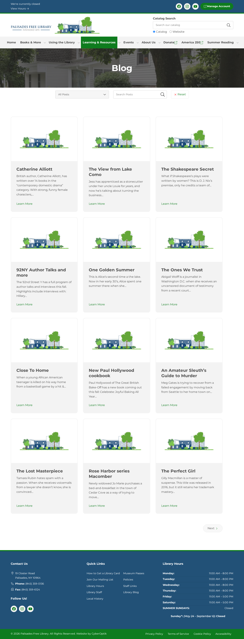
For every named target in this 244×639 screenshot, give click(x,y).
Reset (181, 94)
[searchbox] (140, 94)
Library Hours (95, 586)
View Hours (18, 8)
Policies (128, 579)
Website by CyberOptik (91, 633)
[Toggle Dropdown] (44, 42)
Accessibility (223, 633)
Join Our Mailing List (100, 579)
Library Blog (131, 592)
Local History (95, 598)
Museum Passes (133, 573)
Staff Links (130, 586)
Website (179, 31)
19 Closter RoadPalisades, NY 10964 (28, 576)
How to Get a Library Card (103, 573)
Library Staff (94, 592)
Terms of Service (178, 633)
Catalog (161, 31)
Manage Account (218, 6)
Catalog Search (164, 18)
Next (211, 528)
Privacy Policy (154, 633)
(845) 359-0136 (34, 583)
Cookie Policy (202, 633)
